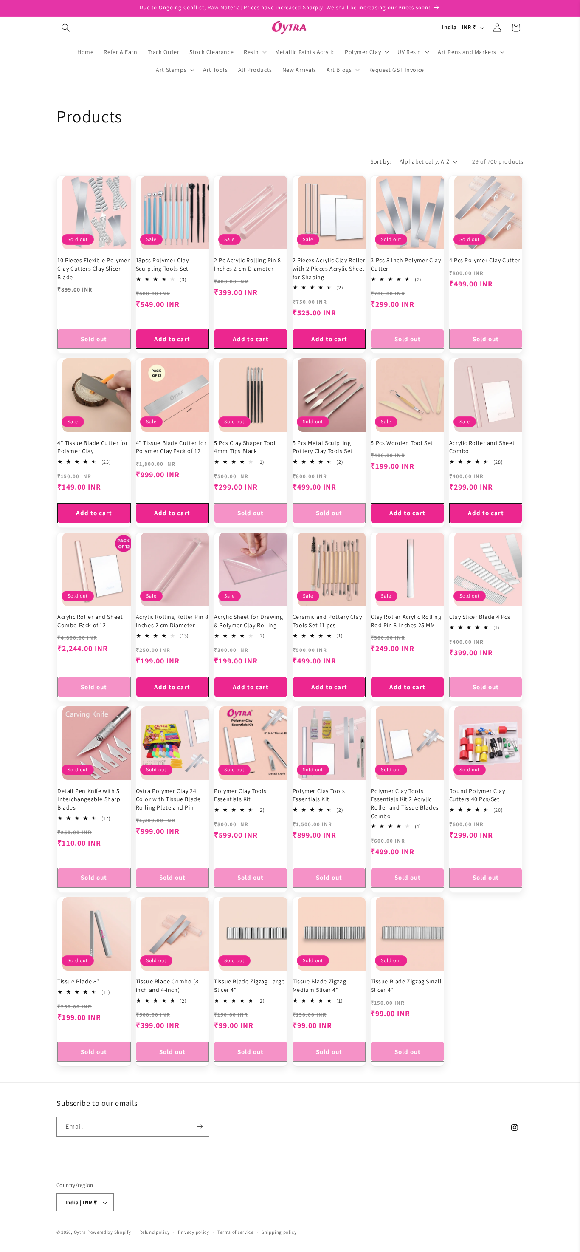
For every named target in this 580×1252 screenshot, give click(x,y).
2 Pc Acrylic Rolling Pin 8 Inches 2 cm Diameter (247, 265)
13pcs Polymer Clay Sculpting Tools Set (162, 265)
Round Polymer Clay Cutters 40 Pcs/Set (477, 795)
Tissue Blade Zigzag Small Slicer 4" (406, 986)
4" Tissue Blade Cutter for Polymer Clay (92, 447)
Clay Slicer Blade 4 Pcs (479, 616)
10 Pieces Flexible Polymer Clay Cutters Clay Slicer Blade (93, 269)
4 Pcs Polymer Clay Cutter (484, 260)
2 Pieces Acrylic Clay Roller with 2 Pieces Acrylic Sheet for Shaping (329, 269)
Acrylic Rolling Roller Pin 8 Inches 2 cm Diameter (172, 621)
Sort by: (380, 161)
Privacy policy (193, 1232)
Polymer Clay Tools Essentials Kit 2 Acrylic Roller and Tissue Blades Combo (404, 803)
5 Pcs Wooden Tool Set (402, 443)
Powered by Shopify (109, 1232)
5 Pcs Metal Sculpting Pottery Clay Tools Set (323, 447)
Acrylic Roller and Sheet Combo (482, 447)
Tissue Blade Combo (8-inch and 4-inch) (168, 986)
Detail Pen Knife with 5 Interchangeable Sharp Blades (89, 799)
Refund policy (154, 1232)
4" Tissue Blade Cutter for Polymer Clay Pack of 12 (171, 447)
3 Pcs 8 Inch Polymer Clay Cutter (406, 265)
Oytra (80, 1232)
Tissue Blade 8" (78, 982)
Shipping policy (279, 1232)
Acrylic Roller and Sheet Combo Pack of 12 (90, 621)
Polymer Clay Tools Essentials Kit (240, 795)
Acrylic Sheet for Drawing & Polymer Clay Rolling (248, 621)
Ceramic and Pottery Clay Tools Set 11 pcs (327, 621)
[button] (65, 27)
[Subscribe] (199, 1126)
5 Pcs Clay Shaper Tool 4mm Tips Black (245, 447)
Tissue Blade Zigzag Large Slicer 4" (249, 986)
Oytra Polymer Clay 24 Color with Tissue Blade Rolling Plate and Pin (168, 799)
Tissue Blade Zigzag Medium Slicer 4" (319, 986)
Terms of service (235, 1232)
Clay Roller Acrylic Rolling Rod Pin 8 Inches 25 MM (406, 621)
